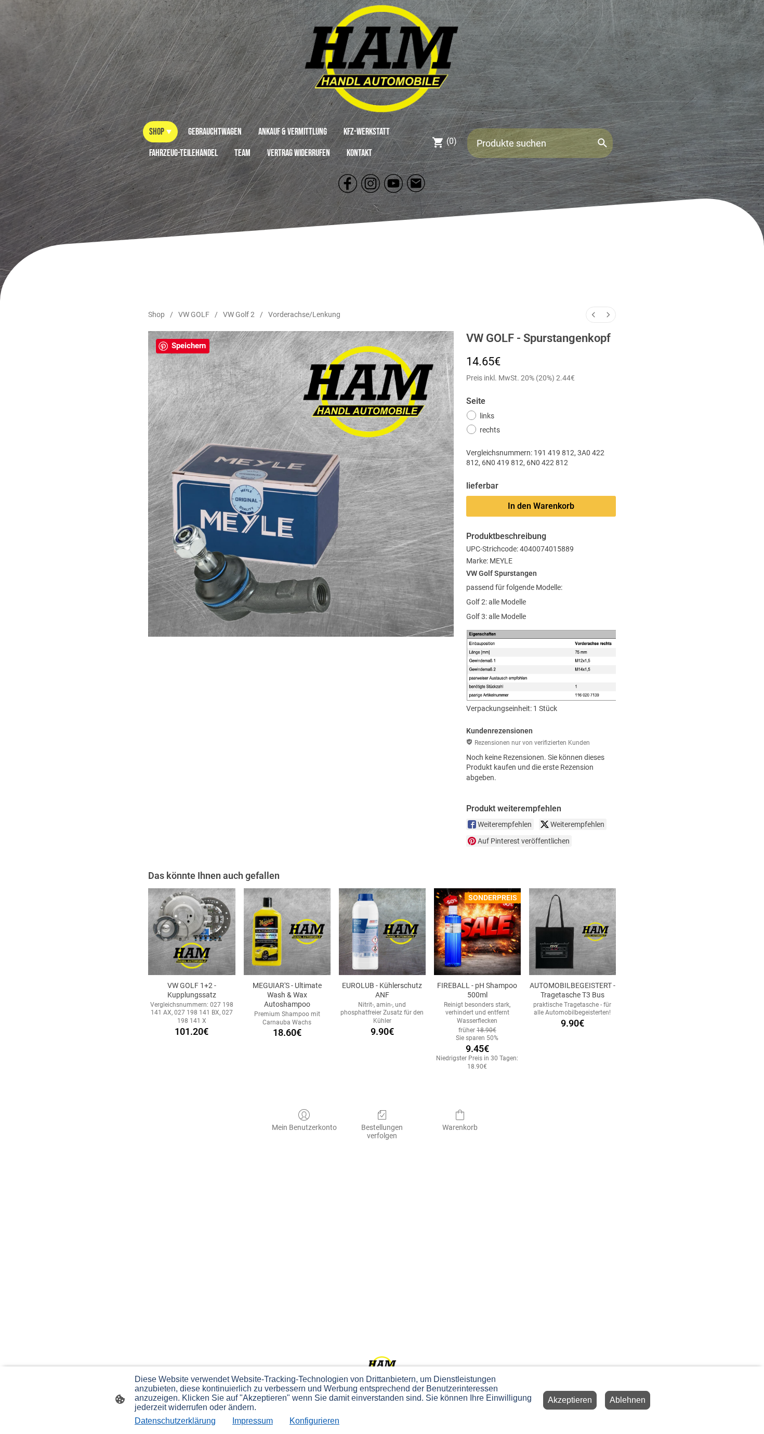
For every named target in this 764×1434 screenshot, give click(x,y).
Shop (156, 314)
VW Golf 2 (239, 314)
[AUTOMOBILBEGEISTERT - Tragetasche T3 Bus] (572, 931)
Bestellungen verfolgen (382, 1131)
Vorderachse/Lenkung (304, 314)
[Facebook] (347, 183)
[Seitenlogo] (382, 58)
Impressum (252, 1420)
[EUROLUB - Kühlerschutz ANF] (382, 931)
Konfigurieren (314, 1420)
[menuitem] (593, 314)
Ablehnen (628, 1400)
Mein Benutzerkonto (304, 1127)
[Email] (416, 183)
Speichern (189, 345)
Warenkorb (460, 1127)
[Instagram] (370, 183)
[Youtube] (393, 183)
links (487, 416)
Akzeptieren (570, 1400)
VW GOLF (193, 314)
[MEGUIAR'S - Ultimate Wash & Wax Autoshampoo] (287, 931)
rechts (490, 430)
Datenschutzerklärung (175, 1420)
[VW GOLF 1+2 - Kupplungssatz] (191, 931)
